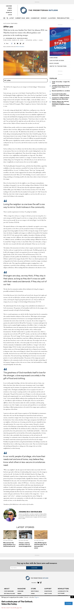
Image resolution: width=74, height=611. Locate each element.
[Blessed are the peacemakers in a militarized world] (10, 535)
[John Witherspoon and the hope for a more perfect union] (40, 535)
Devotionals (35, 591)
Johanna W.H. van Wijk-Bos (17, 38)
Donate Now (48, 591)
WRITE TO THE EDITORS (58, 66)
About (7, 589)
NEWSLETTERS (63, 589)
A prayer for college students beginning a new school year (60, 98)
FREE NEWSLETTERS (63, 18)
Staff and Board (9, 591)
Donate (9, 10)
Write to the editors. (20, 46)
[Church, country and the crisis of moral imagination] (25, 535)
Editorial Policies (9, 593)
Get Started (68, 603)
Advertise (9, 12)
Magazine (22, 589)
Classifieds (52, 18)
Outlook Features (10, 23)
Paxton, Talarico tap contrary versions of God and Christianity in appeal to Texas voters (61, 104)
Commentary (35, 18)
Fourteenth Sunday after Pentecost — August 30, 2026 (60, 94)
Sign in (37, 597)
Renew (10, 8)
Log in (10, 14)
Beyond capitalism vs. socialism (61, 90)
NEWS (28, 18)
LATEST (11, 18)
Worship (44, 18)
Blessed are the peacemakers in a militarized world (9, 544)
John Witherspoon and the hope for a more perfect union (40, 545)
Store (33, 589)
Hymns (33, 593)
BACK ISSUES (54, 63)
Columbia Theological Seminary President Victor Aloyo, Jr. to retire (61, 87)
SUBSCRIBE (54, 57)
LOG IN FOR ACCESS (57, 60)
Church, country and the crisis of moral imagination (25, 544)
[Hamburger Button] (4, 18)
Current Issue (20, 18)
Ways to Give (48, 593)
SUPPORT (48, 589)
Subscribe (9, 6)
